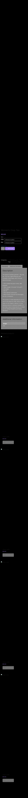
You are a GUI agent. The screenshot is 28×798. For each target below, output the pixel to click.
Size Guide (3, 246)
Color (2, 239)
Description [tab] (5, 266)
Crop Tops (13, 261)
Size (2, 242)
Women (19, 261)
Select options (8, 442)
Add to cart (10, 248)
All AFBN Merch (11, 260)
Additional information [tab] (15, 266)
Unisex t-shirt (6, 436)
